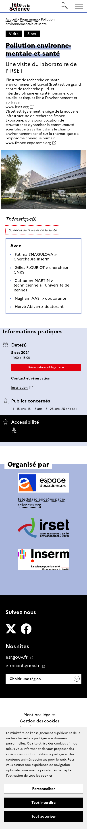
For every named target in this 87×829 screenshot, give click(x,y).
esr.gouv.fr (17, 657)
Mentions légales (39, 714)
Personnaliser (43, 789)
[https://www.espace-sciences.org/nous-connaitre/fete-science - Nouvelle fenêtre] (43, 483)
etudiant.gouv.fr (23, 665)
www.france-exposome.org (28, 143)
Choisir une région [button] (25, 679)
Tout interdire (43, 802)
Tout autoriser (43, 816)
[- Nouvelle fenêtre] (11, 629)
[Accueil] (20, 7)
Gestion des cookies (39, 721)
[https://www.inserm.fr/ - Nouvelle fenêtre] (43, 560)
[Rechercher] (64, 6)
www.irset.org (17, 107)
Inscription (19, 388)
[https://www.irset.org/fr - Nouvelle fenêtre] (43, 528)
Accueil (11, 19)
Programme (29, 19)
